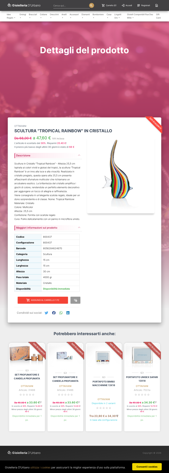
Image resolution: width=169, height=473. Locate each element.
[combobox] (71, 5)
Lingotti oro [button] (117, 16)
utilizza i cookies (40, 467)
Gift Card (158, 16)
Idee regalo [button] (10, 16)
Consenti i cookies (146, 466)
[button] (46, 313)
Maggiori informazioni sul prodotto (36, 227)
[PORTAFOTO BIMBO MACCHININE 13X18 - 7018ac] (104, 359)
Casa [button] (109, 14)
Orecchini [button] (54, 14)
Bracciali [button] (33, 14)
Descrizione (23, 155)
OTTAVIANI (27, 386)
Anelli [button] (64, 14)
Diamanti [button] (86, 14)
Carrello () (109, 5)
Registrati (143, 5)
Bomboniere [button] (98, 14)
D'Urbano (26, 453)
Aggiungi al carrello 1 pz (45, 300)
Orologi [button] (22, 14)
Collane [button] (43, 14)
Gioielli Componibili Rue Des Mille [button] (140, 16)
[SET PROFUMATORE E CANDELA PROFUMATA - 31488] (27, 356)
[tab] (48, 154)
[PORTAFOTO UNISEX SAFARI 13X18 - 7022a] (142, 357)
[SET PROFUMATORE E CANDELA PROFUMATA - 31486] (65, 357)
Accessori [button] (74, 14)
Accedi (126, 5)
